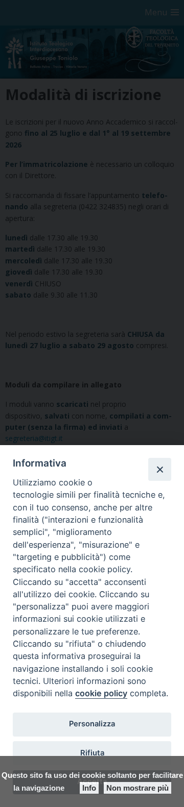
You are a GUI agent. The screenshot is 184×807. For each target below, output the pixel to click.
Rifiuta (92, 752)
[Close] (159, 469)
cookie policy (101, 693)
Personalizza (92, 723)
